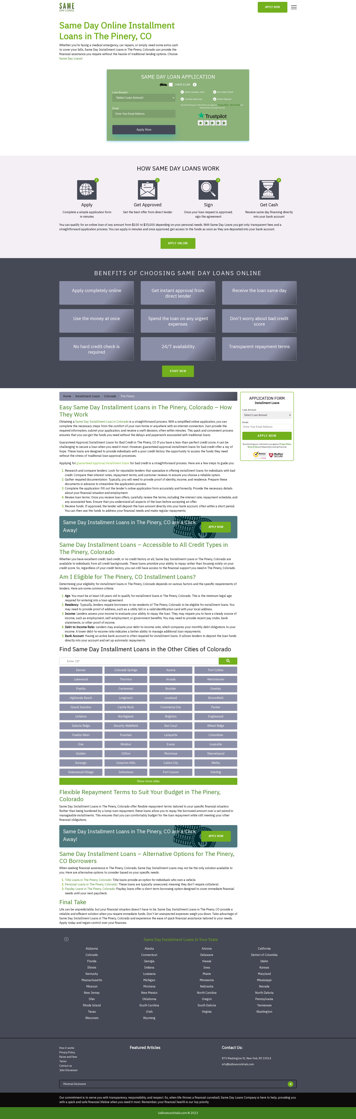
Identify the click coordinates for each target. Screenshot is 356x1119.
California (264, 948)
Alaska (149, 948)
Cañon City (171, 763)
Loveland (171, 698)
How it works (66, 1048)
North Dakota (264, 993)
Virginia (207, 1012)
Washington (264, 1012)
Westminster (215, 679)
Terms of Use (235, 105)
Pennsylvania (264, 999)
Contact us (65, 1066)
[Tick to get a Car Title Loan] (195, 84)
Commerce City (171, 707)
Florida (91, 961)
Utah (149, 1012)
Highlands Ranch (81, 698)
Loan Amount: (120, 92)
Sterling (216, 772)
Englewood (215, 716)
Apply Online (178, 243)
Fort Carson (171, 772)
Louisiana (149, 974)
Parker (215, 707)
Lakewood (81, 679)
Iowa (206, 967)
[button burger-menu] (294, 7)
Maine (207, 974)
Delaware (206, 955)
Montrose (170, 753)
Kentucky (91, 974)
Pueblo (81, 689)
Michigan (149, 980)
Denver (81, 670)
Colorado (110, 396)
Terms (63, 1061)
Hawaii (206, 961)
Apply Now (272, 7)
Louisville (216, 744)
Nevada (264, 986)
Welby (216, 763)
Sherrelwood (215, 753)
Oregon (207, 999)
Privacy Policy (223, 105)
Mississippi (264, 980)
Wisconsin (91, 1018)
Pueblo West (81, 735)
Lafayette (170, 735)
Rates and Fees (68, 1057)
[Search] (228, 661)
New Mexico (149, 993)
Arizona (207, 948)
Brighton (171, 716)
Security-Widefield (126, 726)
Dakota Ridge (81, 726)
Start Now (178, 371)
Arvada (171, 679)
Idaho (264, 961)
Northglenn (126, 716)
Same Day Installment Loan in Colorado (102, 422)
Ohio (92, 999)
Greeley (215, 689)
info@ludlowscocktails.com (238, 1064)
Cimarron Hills (125, 763)
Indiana (149, 967)
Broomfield (215, 698)
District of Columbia (264, 955)
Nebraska (206, 986)
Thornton (126, 679)
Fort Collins (215, 670)
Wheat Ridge (215, 726)
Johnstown (125, 772)
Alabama (92, 948)
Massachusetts (92, 980)
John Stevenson (68, 1070)
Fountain (126, 735)
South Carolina (149, 1005)
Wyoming (149, 1018)
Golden (81, 753)
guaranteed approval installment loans (103, 463)
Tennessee (264, 1005)
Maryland (264, 974)
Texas (92, 1012)
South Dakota (207, 1005)
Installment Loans (87, 396)
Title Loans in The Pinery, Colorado (88, 880)
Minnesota (207, 980)
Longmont (126, 698)
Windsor (126, 744)
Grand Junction (81, 707)
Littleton (81, 716)
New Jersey (92, 993)
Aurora (170, 670)
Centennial (126, 689)
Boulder (170, 689)
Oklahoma (149, 999)
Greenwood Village (81, 772)
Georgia (149, 961)
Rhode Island (92, 1005)
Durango (81, 763)
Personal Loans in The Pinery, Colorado (91, 884)
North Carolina (207, 993)
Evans (171, 744)
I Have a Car (182, 85)
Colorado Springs (125, 670)
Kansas (264, 967)
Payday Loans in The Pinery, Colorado (90, 889)
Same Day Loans (70, 58)
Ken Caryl (170, 726)
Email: (115, 108)
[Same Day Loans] (67, 7)
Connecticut (149, 955)
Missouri (91, 986)
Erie (80, 744)
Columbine (216, 735)
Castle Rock (126, 707)
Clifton (125, 753)
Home (67, 396)
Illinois (91, 967)
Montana (149, 986)
